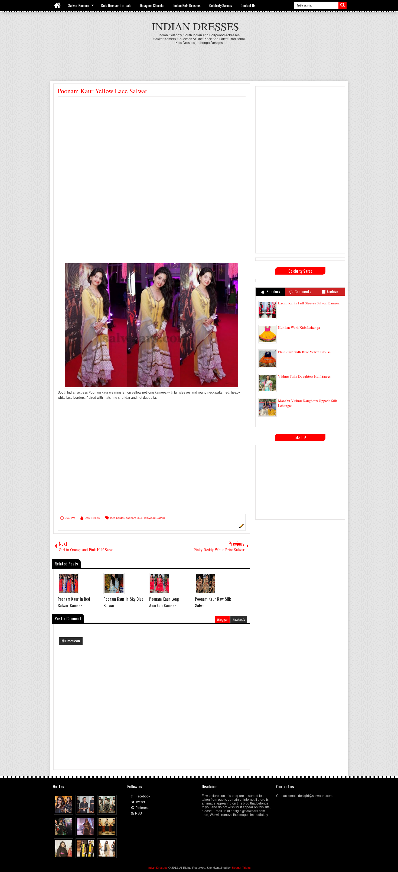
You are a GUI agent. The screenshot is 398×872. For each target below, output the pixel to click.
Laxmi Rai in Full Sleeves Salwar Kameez (309, 303)
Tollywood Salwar (154, 517)
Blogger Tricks (241, 867)
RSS (138, 813)
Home (57, 5)
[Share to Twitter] (64, 809)
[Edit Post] (240, 527)
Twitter (140, 802)
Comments (303, 291)
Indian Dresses (195, 26)
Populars (273, 291)
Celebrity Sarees (220, 5)
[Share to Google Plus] (69, 809)
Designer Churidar (152, 5)
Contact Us (248, 5)
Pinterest (141, 808)
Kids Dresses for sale (116, 5)
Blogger (222, 619)
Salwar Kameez (78, 5)
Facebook (239, 619)
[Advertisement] (199, 59)
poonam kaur (134, 517)
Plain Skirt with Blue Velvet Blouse (304, 351)
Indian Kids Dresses (187, 5)
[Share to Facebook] (59, 809)
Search (342, 5)
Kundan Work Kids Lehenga (299, 327)
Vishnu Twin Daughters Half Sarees (304, 376)
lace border (117, 517)
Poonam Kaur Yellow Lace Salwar (102, 90)
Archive (332, 291)
